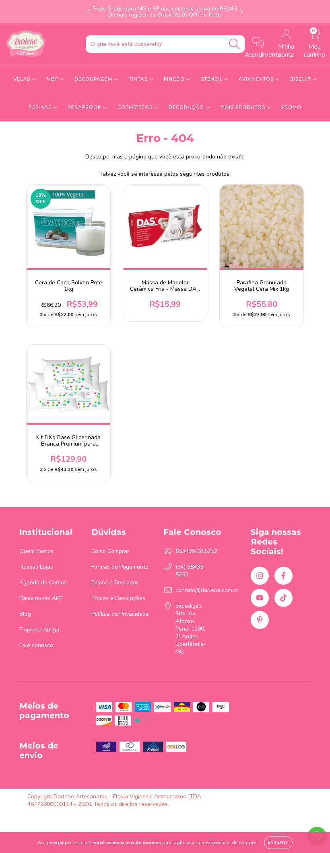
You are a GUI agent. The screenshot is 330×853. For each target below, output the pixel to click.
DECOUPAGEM (94, 79)
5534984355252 (196, 551)
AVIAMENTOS (257, 79)
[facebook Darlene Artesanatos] (283, 576)
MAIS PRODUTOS (244, 107)
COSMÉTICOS (136, 107)
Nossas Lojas (36, 567)
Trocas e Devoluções (118, 598)
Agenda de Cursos (43, 582)
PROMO (291, 107)
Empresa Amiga (39, 629)
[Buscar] (234, 44)
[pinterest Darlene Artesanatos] (260, 620)
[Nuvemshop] (277, 796)
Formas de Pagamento (119, 567)
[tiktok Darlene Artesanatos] (283, 598)
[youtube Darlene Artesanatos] (260, 598)
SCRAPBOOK (85, 107)
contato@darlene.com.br (207, 590)
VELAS (22, 79)
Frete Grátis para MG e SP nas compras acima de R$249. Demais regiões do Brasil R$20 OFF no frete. (165, 11)
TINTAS (139, 79)
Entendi (278, 842)
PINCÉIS (175, 79)
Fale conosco (36, 645)
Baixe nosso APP (40, 598)
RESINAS (41, 107)
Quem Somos (36, 551)
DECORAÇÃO (187, 107)
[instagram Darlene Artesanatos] (260, 576)
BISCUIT (301, 79)
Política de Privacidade (120, 614)
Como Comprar (110, 551)
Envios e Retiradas (115, 582)
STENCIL (212, 79)
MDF (53, 79)
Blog (25, 614)
